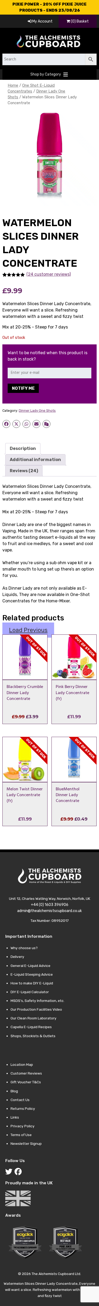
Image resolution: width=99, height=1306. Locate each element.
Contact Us (20, 1100)
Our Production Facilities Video (36, 1009)
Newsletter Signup (26, 1143)
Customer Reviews (26, 1073)
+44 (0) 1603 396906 (49, 904)
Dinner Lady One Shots (37, 411)
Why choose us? (24, 948)
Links (15, 1117)
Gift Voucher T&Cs (26, 1082)
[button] (45, 74)
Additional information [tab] (35, 459)
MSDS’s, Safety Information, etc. (37, 1000)
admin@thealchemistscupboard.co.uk (49, 911)
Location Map (22, 1064)
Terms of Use (21, 1135)
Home (13, 85)
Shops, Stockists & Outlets (33, 1036)
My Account (42, 21)
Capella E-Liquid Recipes (31, 1027)
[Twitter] (10, 1173)
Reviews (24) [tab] (24, 470)
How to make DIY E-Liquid (32, 983)
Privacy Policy (23, 1126)
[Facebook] (19, 1173)
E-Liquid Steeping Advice (32, 974)
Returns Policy (23, 1108)
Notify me (23, 388)
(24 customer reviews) (48, 274)
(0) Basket (79, 21)
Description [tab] (23, 448)
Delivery (17, 956)
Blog (14, 1091)
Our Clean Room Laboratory (33, 1018)
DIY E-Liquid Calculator (30, 992)
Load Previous (28, 630)
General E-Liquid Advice (30, 965)
